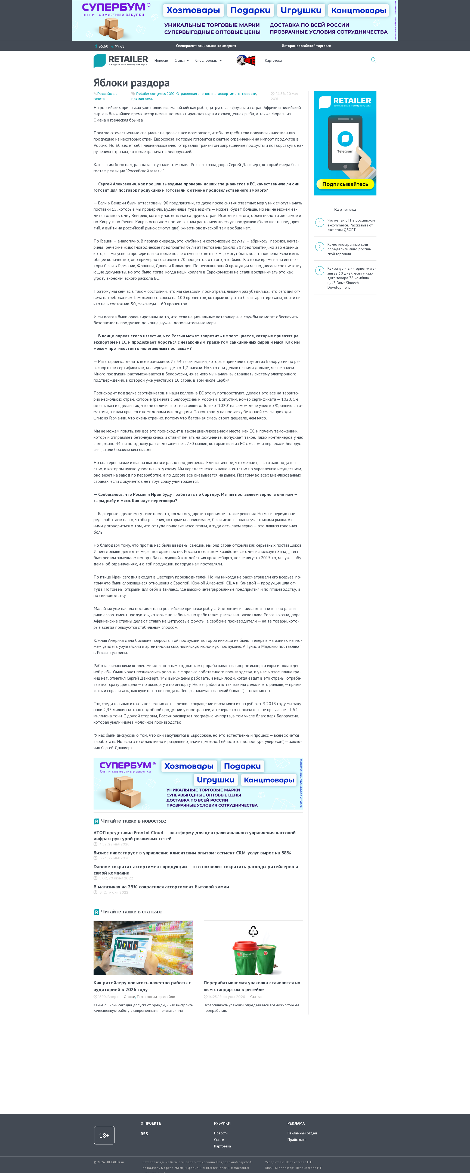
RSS (144, 1133)
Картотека (273, 60)
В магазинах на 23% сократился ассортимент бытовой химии (161, 886)
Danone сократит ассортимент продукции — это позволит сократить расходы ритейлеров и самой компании (196, 869)
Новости (161, 60)
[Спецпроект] (245, 57)
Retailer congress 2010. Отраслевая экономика (176, 94)
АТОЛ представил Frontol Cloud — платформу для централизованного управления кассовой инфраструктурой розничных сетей (195, 835)
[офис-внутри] (198, 760)
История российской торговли (306, 45)
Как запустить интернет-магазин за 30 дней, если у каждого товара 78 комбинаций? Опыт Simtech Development (351, 278)
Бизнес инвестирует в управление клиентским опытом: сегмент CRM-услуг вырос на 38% (192, 853)
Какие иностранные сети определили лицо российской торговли (349, 249)
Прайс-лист (296, 1139)
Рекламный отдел (302, 1133)
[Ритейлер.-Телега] (345, 93)
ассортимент (229, 94)
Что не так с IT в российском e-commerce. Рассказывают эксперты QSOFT (351, 225)
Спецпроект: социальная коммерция (206, 45)
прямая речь (142, 99)
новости (249, 94)
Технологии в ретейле (156, 997)
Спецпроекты (206, 60)
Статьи (180, 60)
